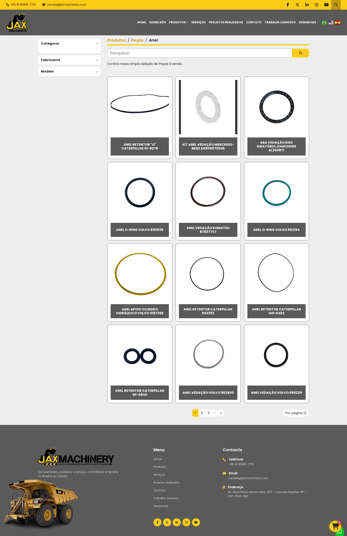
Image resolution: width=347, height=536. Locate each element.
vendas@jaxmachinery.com (248, 478)
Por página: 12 (295, 413)
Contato (253, 22)
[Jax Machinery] (76, 456)
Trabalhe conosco (280, 22)
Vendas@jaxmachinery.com (66, 5)
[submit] (300, 53)
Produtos (177, 22)
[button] (178, 22)
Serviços (198, 22)
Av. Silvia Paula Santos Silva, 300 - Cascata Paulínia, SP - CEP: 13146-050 (267, 494)
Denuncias (307, 22)
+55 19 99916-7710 (23, 5)
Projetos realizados (226, 22)
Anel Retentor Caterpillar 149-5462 (276, 311)
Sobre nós (157, 22)
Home (141, 22)
